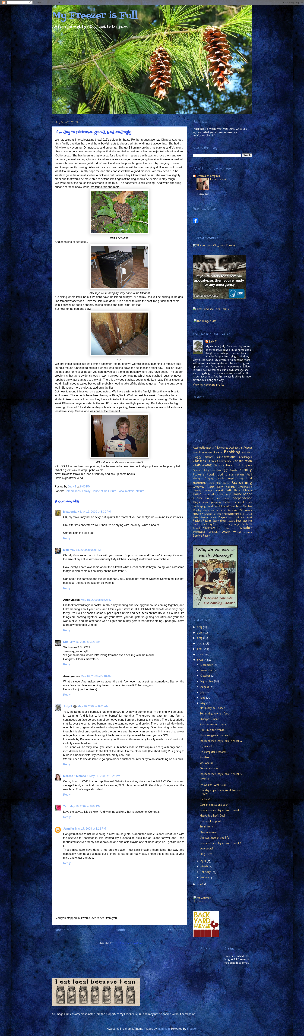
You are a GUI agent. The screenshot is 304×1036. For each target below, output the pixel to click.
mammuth (163, 1028)
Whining (199, 532)
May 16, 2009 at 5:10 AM (96, 676)
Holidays (247, 490)
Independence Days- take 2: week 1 (220, 843)
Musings (246, 510)
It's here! (205, 799)
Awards (218, 452)
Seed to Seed (200, 524)
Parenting (218, 513)
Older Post (176, 930)
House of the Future (104, 491)
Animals (197, 452)
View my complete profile (208, 384)
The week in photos (212, 821)
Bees (249, 452)
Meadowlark (71, 511)
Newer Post (63, 930)
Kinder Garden (232, 502)
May (203, 703)
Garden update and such (214, 804)
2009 (200, 660)
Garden (226, 483)
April (203, 861)
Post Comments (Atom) (128, 943)
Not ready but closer (212, 708)
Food (210, 474)
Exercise (234, 470)
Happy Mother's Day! (212, 815)
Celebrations (73, 491)
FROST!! (204, 779)
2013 (200, 638)
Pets (195, 517)
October (205, 675)
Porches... (205, 757)
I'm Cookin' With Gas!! (213, 784)
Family (86, 491)
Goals (210, 487)
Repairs (207, 520)
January (205, 877)
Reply (67, 538)
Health (228, 490)
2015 (200, 627)
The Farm (246, 524)
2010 (200, 654)
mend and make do (214, 510)
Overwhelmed (208, 832)
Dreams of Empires (208, 176)
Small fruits (207, 826)
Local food (213, 506)
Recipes (197, 520)
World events (242, 532)
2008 (200, 884)
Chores (211, 461)
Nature (140, 491)
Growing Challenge (202, 490)
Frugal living (235, 478)
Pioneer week (208, 517)
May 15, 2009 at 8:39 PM (95, 511)
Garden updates (209, 768)
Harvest (218, 490)
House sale (212, 498)
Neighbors (207, 513)
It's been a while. (219, 179)
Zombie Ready (201, 535)
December (207, 664)
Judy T (67, 706)
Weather (245, 528)
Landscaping (199, 506)
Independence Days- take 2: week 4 (221, 740)
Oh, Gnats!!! (206, 762)
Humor (226, 498)
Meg (66, 549)
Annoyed (207, 452)
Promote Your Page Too (203, 226)
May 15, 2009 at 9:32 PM (96, 599)
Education (216, 470)
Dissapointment (209, 719)
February (206, 872)
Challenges (245, 457)
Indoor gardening (211, 502)
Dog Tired (206, 854)
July (202, 692)
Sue (65, 641)
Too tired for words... (213, 730)
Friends (220, 478)
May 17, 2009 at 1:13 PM (90, 828)
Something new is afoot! (214, 713)
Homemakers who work (217, 494)
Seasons (231, 520)
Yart (65, 806)
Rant (249, 517)
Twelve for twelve (227, 528)
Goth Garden (226, 487)
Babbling (232, 452)
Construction (242, 461)
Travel (196, 528)
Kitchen (247, 502)
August (205, 686)
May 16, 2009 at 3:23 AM (84, 641)
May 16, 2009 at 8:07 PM (84, 806)
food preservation (230, 474)
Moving (232, 510)
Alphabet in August (240, 447)
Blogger (192, 1028)
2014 (200, 632)
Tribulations (208, 528)
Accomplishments (203, 447)
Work (226, 532)
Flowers (198, 474)
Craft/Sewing (202, 465)
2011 (199, 649)
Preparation (225, 517)
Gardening (242, 482)
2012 (200, 643)
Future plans (214, 482)
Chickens (199, 461)
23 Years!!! (206, 746)
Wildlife (213, 532)
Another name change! (213, 724)
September (207, 681)
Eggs (225, 470)
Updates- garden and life (214, 837)
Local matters (126, 491)
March (204, 866)
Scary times (220, 520)
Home (120, 930)
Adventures (221, 447)
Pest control (246, 514)
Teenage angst (231, 524)
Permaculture (231, 513)
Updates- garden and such (215, 735)
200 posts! (206, 848)
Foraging (209, 478)
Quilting (239, 517)
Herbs (237, 490)
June (203, 697)
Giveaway (198, 487)
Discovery (219, 465)
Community (224, 461)
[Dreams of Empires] (195, 222)
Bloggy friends (203, 457)
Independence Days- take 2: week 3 (221, 774)
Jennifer (68, 828)
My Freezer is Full (95, 16)
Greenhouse (245, 487)
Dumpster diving (201, 470)
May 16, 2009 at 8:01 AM (93, 706)
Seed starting (244, 520)
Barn (244, 452)
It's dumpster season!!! (213, 752)
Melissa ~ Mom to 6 (75, 775)
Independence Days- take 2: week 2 (221, 810)
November (207, 670)
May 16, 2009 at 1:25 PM (104, 775)
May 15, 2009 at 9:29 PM (85, 549)
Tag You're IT (215, 524)
